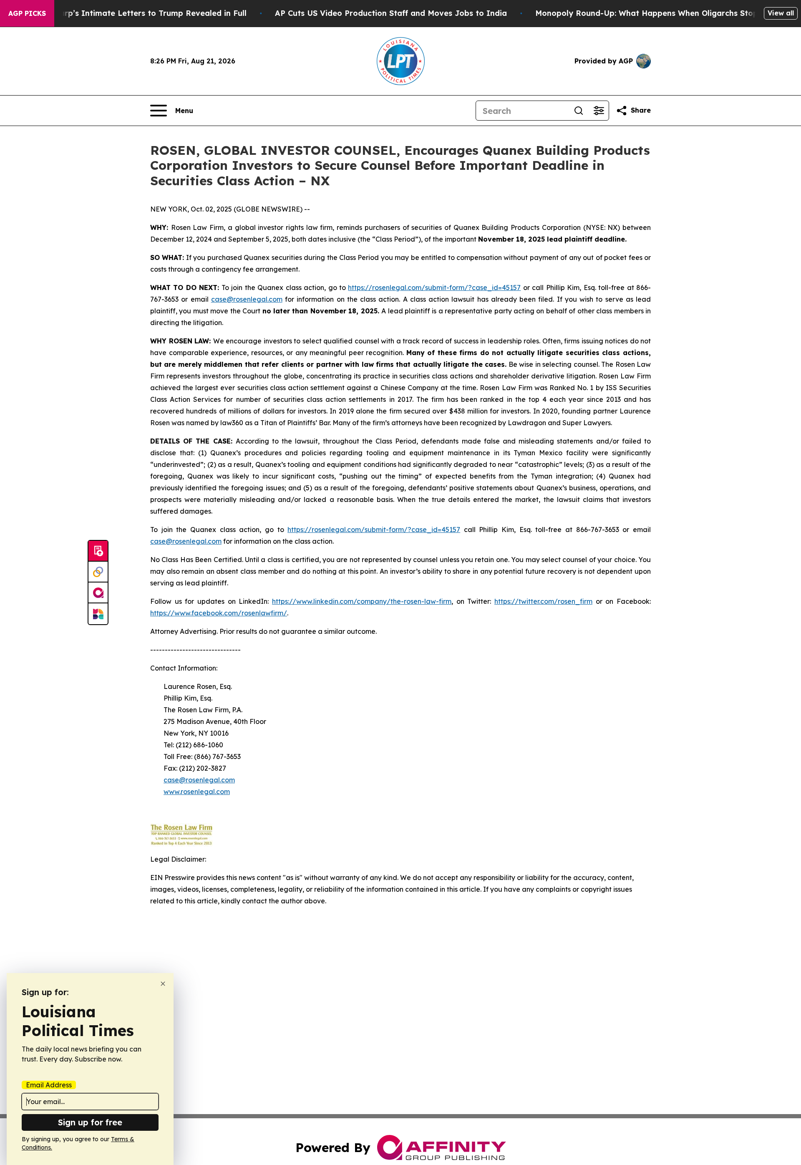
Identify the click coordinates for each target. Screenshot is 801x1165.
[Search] (579, 110)
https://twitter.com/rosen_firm (543, 601)
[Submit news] (98, 551)
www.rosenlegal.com (197, 791)
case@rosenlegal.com (246, 299)
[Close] (163, 984)
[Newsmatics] (98, 613)
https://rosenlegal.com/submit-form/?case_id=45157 (434, 287)
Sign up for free (90, 1122)
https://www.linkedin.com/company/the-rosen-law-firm (361, 601)
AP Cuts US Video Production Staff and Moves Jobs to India (391, 13)
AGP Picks (27, 13)
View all (781, 13)
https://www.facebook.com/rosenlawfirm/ (218, 613)
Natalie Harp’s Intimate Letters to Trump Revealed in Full (135, 13)
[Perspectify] (98, 572)
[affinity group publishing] (98, 592)
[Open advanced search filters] (599, 110)
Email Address (49, 1085)
